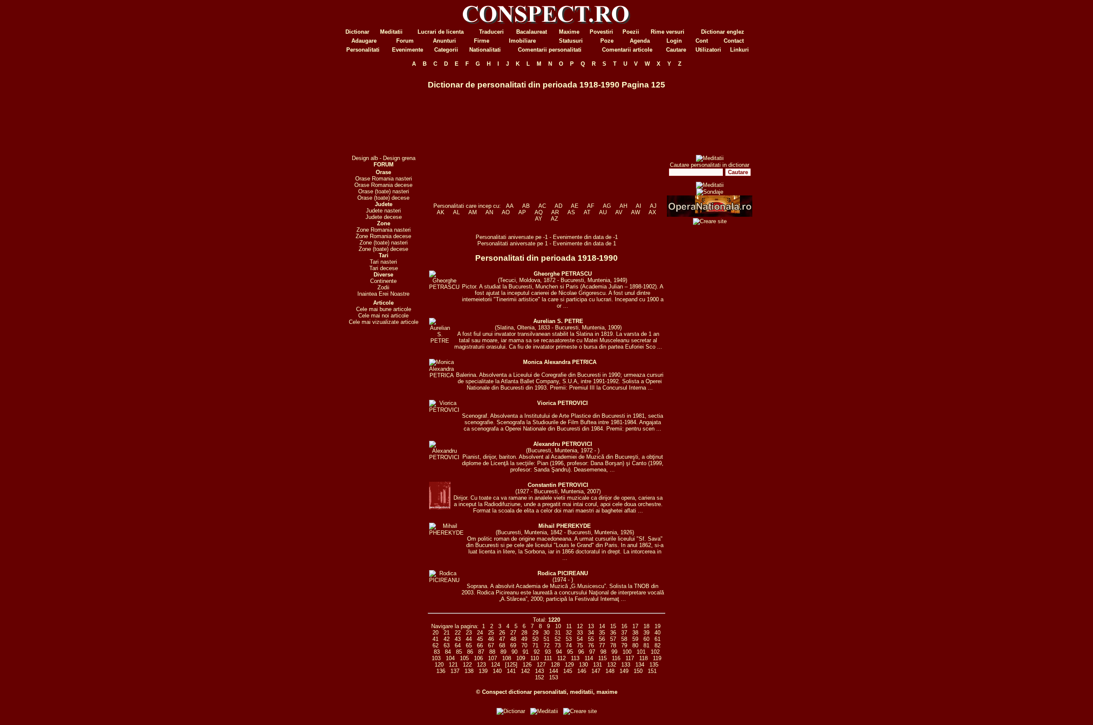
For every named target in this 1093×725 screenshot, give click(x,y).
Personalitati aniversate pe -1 (512, 237)
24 (480, 632)
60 (646, 639)
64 (457, 645)
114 (589, 658)
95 (570, 652)
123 (481, 664)
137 (455, 671)
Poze (607, 41)
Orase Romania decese (383, 185)
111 (548, 658)
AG (606, 206)
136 (441, 671)
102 (655, 652)
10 (558, 626)
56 (602, 639)
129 (569, 664)
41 (435, 639)
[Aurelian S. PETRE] (439, 341)
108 (506, 658)
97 (592, 652)
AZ (554, 218)
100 (627, 652)
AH (623, 206)
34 (591, 632)
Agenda (640, 41)
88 (492, 652)
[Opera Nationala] (709, 215)
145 (567, 671)
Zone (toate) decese (383, 249)
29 (535, 632)
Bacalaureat (531, 32)
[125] (511, 664)
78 (613, 645)
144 (553, 671)
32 (568, 632)
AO (505, 212)
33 (579, 632)
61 (657, 639)
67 (491, 645)
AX (652, 212)
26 (502, 632)
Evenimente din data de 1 (584, 243)
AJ (653, 206)
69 (513, 645)
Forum (405, 41)
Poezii (630, 32)
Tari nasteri (383, 262)
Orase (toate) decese (383, 198)
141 (511, 671)
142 (525, 671)
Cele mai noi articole (383, 315)
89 (503, 652)
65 (468, 645)
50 (535, 639)
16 (624, 626)
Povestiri (601, 32)
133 (626, 664)
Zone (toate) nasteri (383, 242)
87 (481, 652)
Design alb (365, 158)
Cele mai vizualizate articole (383, 322)
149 (624, 671)
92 (536, 652)
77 (602, 645)
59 (635, 639)
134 (640, 664)
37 (624, 632)
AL (456, 212)
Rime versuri (667, 32)
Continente (383, 281)
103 (436, 658)
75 (579, 645)
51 (546, 639)
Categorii (446, 50)
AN (489, 212)
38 (635, 632)
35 (602, 632)
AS (571, 212)
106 (478, 658)
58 (624, 639)
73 (557, 645)
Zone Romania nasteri (384, 230)
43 (457, 639)
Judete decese (383, 217)
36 (613, 632)
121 (453, 664)
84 (448, 652)
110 (535, 658)
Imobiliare (522, 41)
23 (468, 632)
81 (646, 645)
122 (467, 664)
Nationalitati (485, 50)
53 (568, 639)
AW (635, 212)
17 (635, 626)
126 (527, 664)
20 (435, 632)
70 (524, 645)
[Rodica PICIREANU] (444, 580)
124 (495, 664)
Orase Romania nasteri (383, 178)
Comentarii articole (627, 50)
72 (546, 645)
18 (646, 626)
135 (654, 664)
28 (524, 632)
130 (583, 664)
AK (440, 212)
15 (613, 626)
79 (624, 645)
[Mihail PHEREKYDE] (446, 533)
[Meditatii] (710, 158)
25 (491, 632)
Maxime (569, 32)
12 (579, 626)
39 (646, 632)
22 (457, 632)
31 (557, 632)
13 (591, 626)
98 (603, 652)
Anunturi (444, 41)
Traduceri (491, 32)
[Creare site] (710, 221)
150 (638, 671)
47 (502, 639)
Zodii (383, 287)
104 (450, 658)
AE (574, 206)
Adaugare (364, 41)
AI (638, 206)
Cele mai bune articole (383, 309)
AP (522, 212)
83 (436, 652)
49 (524, 639)
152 (539, 677)
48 (513, 639)
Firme (481, 41)
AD (558, 206)
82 (657, 645)
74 (568, 645)
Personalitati (363, 50)
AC (542, 206)
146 (582, 671)
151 (652, 671)
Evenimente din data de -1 (585, 237)
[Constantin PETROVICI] (439, 507)
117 (630, 658)
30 (546, 632)
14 (602, 626)
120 (439, 664)
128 (555, 664)
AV (619, 212)
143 (539, 671)
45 (480, 639)
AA (510, 206)
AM (472, 212)
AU (603, 212)
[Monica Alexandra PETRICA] (441, 375)
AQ (538, 212)
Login (674, 41)
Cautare (676, 50)
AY (539, 218)
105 (464, 658)
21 (446, 632)
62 (435, 645)
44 (468, 639)
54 (579, 639)
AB (526, 206)
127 (541, 664)
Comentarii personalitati (550, 50)
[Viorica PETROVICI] (444, 410)
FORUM (384, 164)
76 (591, 645)
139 (483, 671)
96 (581, 652)
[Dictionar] (511, 711)
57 (613, 639)
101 (641, 652)
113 (575, 658)
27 (513, 632)
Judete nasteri (383, 210)
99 (614, 652)
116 (616, 658)
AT (587, 212)
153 (553, 677)
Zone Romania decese (383, 236)
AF (591, 206)
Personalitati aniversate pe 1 (513, 243)
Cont (702, 41)
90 (514, 652)
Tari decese (383, 268)
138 (469, 671)
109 (520, 658)
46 (491, 639)
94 (559, 652)
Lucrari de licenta (441, 32)
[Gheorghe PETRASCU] (444, 287)
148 (610, 671)
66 (480, 645)
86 (470, 652)
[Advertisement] (383, 111)
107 (492, 658)
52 (557, 639)
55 (591, 639)
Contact (734, 41)
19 (657, 626)
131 (597, 664)
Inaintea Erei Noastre (383, 294)
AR (555, 212)
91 (525, 652)
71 (535, 645)
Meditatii (391, 32)
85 (459, 652)
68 (502, 645)
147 (596, 671)
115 (602, 658)
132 (611, 664)
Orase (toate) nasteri (383, 191)
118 (643, 658)
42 (446, 639)
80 (635, 645)
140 (497, 671)
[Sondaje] (709, 192)
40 (657, 632)
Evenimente (407, 50)
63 (446, 645)
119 (657, 658)
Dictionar (357, 32)
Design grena (399, 158)
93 (547, 652)
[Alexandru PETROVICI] (444, 457)
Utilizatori (708, 50)
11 (568, 626)
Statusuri (571, 41)
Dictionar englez (722, 32)
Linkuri (739, 50)
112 (561, 658)
